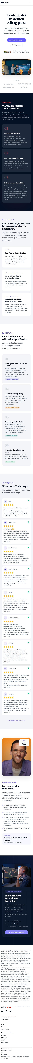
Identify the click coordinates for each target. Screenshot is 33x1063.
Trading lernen (16, 45)
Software (3, 1026)
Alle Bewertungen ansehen (15, 720)
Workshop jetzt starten (17, 932)
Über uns (3, 1035)
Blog (2, 1024)
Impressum (4, 1054)
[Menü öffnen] (30, 2)
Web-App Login (5, 1029)
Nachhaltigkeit (4, 1042)
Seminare (3, 1022)
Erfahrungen (4, 1037)
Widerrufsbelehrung (6, 1050)
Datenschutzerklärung (6, 1049)
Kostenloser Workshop (15, 40)
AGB (2, 1052)
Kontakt (3, 1040)
